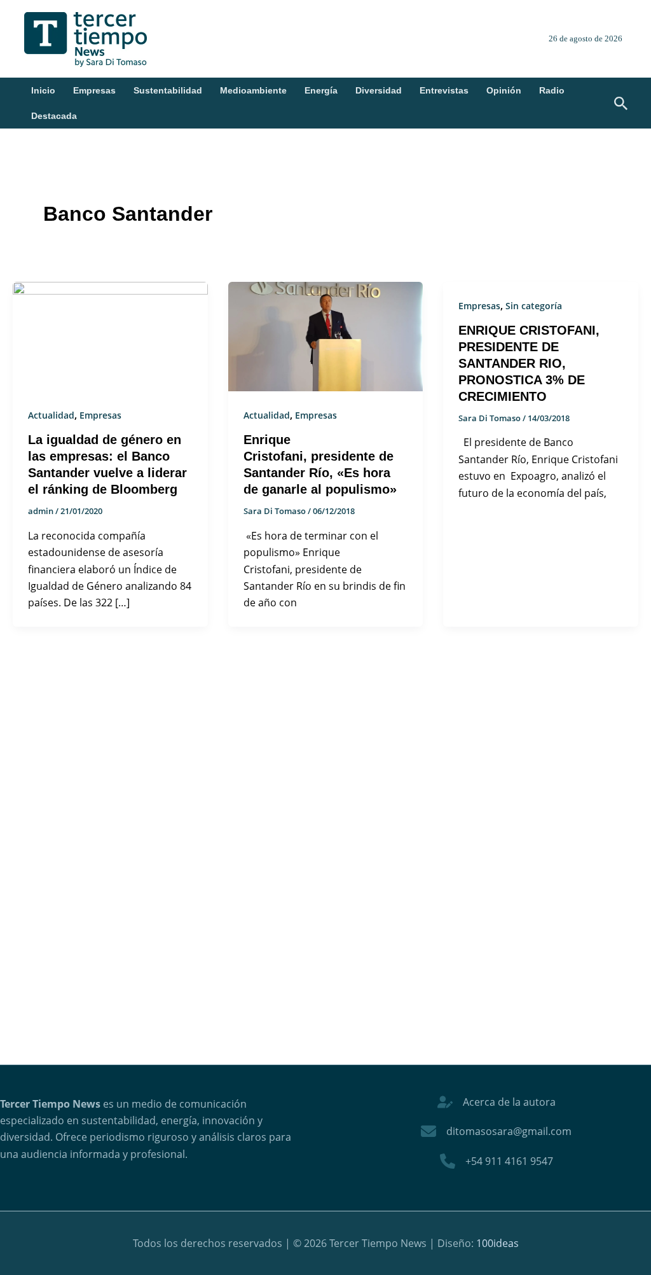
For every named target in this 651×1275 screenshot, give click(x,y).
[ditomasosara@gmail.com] (496, 1131)
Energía (321, 90)
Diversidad (378, 90)
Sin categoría (533, 306)
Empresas (94, 90)
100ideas (497, 1243)
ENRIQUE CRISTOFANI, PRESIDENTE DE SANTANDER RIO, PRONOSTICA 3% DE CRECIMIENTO (529, 363)
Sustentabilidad (168, 90)
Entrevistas (444, 90)
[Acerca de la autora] (496, 1102)
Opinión (503, 90)
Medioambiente (253, 90)
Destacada (54, 116)
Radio (552, 90)
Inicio (43, 90)
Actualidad (51, 415)
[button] (621, 104)
